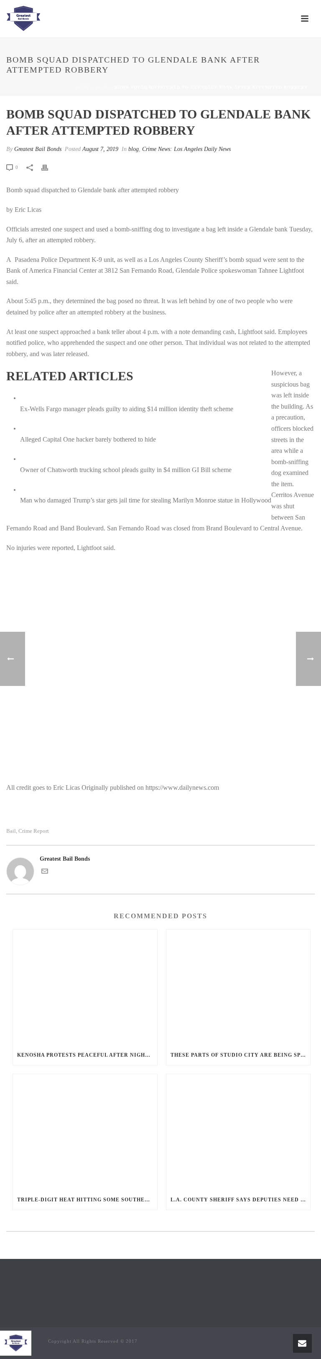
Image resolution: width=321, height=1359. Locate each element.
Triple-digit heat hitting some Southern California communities (87, 1200)
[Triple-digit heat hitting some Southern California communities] (85, 1132)
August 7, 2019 (100, 149)
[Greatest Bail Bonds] (23, 19)
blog (102, 87)
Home (82, 87)
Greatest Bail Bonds (37, 149)
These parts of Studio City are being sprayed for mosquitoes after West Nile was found (241, 1055)
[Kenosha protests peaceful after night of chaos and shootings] (85, 987)
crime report (33, 831)
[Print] (48, 167)
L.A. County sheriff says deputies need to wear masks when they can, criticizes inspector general (241, 1200)
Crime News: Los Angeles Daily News (186, 149)
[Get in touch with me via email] (44, 872)
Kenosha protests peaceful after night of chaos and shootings (87, 1055)
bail (11, 831)
